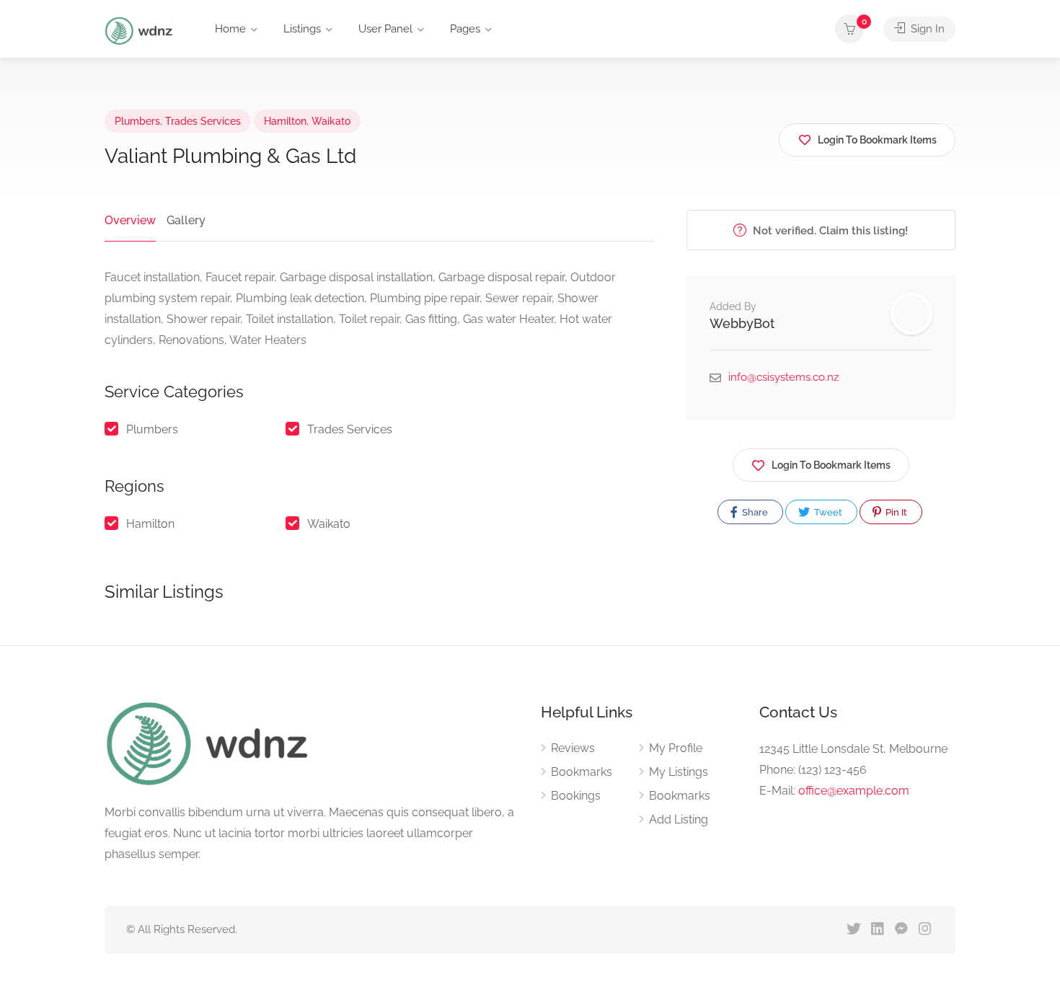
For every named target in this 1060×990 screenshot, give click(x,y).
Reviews (573, 748)
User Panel (385, 28)
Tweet (827, 512)
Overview (130, 220)
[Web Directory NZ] (141, 30)
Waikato (331, 121)
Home (230, 28)
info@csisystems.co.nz (783, 377)
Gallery (186, 220)
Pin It (895, 512)
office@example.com (853, 790)
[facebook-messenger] (901, 930)
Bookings (576, 796)
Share (754, 512)
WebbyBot (742, 323)
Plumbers (137, 121)
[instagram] (925, 930)
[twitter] (853, 930)
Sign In (926, 28)
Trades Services (203, 121)
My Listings (678, 772)
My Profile (675, 748)
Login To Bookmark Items (831, 465)
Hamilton (285, 121)
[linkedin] (877, 930)
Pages (465, 28)
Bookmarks (581, 772)
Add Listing (678, 819)
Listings (302, 28)
